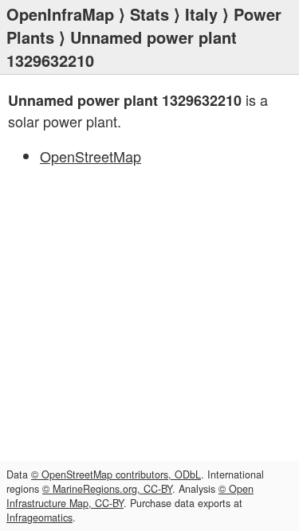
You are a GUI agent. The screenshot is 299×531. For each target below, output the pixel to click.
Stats (149, 13)
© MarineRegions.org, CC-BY (107, 489)
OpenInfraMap (60, 13)
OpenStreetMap (90, 156)
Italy (201, 13)
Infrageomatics (39, 517)
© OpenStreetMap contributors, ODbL (116, 474)
